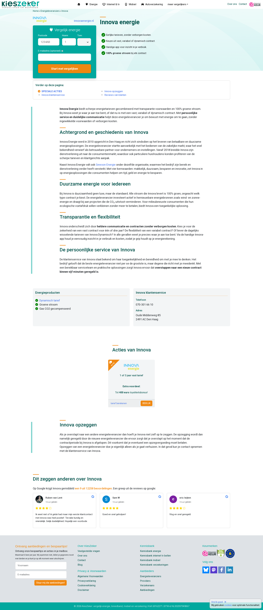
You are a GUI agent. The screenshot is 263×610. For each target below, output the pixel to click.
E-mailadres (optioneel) (49, 51)
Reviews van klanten (115, 95)
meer (177, 4)
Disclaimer (83, 590)
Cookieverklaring (86, 585)
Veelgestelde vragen (89, 551)
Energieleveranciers (50, 11)
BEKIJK (146, 403)
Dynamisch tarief (49, 300)
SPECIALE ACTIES (52, 91)
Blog (80, 564)
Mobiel (132, 4)
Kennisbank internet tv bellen (155, 555)
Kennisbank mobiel (150, 560)
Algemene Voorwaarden (90, 576)
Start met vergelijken (64, 68)
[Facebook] (221, 570)
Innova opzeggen (113, 91)
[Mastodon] (213, 570)
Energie (93, 4)
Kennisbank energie (150, 551)
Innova (65, 11)
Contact (243, 4)
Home (36, 11)
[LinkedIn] (229, 570)
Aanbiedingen (147, 590)
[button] (49, 35)
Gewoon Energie (106, 164)
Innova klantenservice (53, 95)
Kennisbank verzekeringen (154, 564)
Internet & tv (113, 4)
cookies (228, 605)
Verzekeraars (147, 585)
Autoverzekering (154, 4)
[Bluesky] (205, 570)
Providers (145, 580)
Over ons (232, 4)
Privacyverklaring (87, 580)
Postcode (43, 35)
